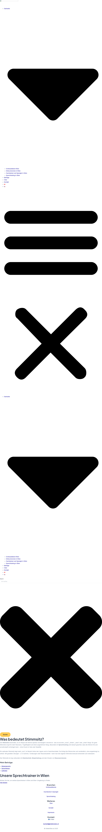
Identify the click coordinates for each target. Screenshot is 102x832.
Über (5, 180)
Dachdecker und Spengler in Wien (16, 173)
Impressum (51, 812)
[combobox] (51, 581)
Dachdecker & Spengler (51, 792)
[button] (51, 293)
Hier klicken (3, 782)
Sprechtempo (5, 768)
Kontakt (6, 182)
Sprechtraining (51, 796)
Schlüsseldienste (51, 787)
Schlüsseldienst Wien (12, 168)
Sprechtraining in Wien (13, 175)
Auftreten (4, 770)
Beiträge (6, 177)
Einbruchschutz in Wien (13, 171)
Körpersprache (6, 766)
